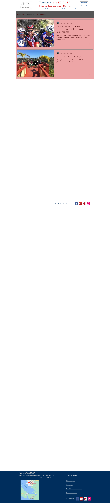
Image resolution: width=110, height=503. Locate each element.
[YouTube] (80, 203)
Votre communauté (41, 14)
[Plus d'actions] (90, 23)
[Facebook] (76, 203)
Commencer (30, 14)
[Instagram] (88, 203)
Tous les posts (20, 14)
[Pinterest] (84, 203)
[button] (91, 15)
